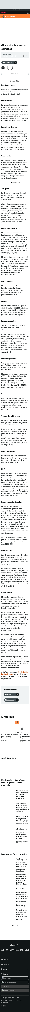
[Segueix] (15, 62)
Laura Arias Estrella (21, 888)
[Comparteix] (12, 68)
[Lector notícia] (3, 68)
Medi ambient (9, 700)
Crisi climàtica (7, 62)
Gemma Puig (19, 869)
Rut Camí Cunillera (20, 841)
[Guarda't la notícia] (7, 68)
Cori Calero (19, 919)
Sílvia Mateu (4, 740)
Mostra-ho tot (15, 925)
